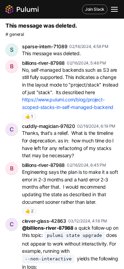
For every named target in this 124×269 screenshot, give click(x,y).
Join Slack (94, 9)
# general (15, 34)
